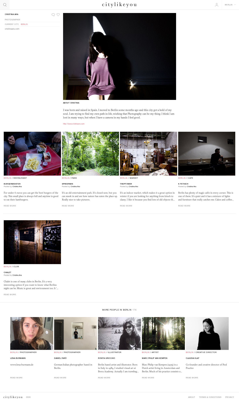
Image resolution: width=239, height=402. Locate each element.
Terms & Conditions (210, 397)
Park (74, 178)
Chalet (7, 272)
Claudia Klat (192, 358)
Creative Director (206, 352)
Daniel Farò (60, 358)
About (191, 397)
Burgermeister (12, 184)
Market (134, 178)
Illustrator (114, 352)
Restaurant (20, 178)
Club (16, 267)
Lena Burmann (18, 358)
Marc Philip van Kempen (154, 358)
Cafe (190, 178)
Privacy (229, 397)
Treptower (126, 184)
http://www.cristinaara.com (73, 124)
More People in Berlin (119, 310)
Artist (155, 352)
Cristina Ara (11, 14)
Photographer (12, 20)
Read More (10, 206)
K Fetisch (183, 184)
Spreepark (67, 184)
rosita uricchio (106, 358)
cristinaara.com (12, 29)
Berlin (24, 24)
